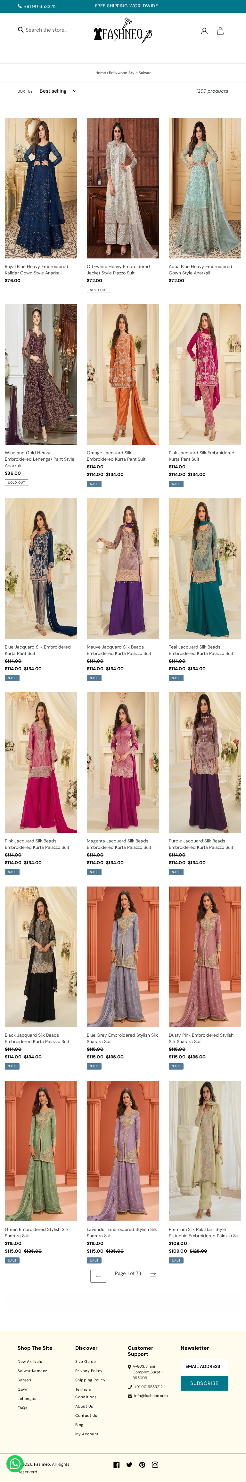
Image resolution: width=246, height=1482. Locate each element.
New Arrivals (30, 1361)
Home (100, 72)
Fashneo (42, 1464)
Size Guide (85, 1361)
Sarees (24, 1380)
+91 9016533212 (40, 6)
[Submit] (21, 29)
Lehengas (27, 1398)
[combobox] (52, 31)
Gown (23, 1389)
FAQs (22, 1407)
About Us (84, 1406)
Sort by (25, 91)
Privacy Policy (89, 1370)
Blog (79, 1424)
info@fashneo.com (151, 1395)
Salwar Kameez (32, 1370)
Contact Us (86, 1415)
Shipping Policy (90, 1380)
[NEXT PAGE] (153, 1274)
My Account (87, 1434)
